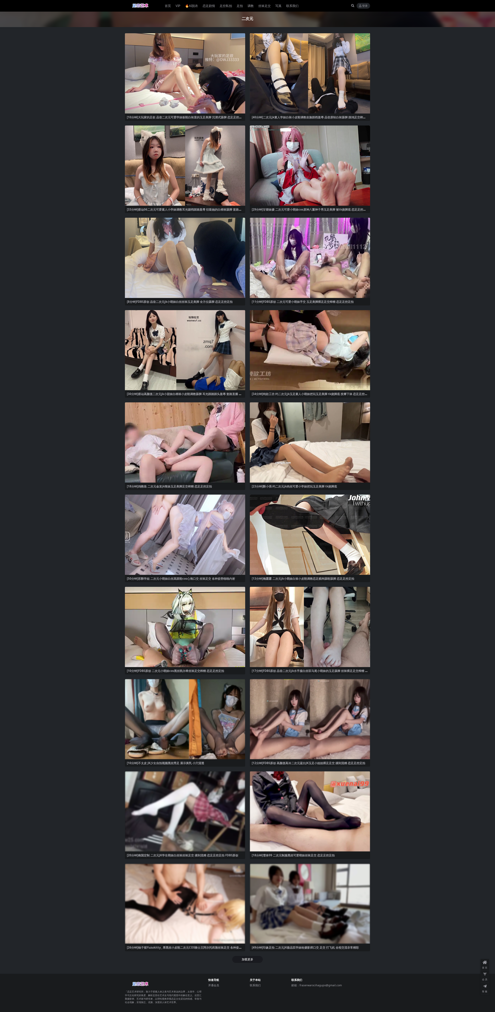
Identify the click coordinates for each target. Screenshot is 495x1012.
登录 (365, 5)
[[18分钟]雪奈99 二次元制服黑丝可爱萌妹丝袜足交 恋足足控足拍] (310, 811)
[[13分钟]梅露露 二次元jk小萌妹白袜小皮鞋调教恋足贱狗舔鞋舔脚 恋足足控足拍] (310, 535)
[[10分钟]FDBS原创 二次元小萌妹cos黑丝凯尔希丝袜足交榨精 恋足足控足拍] (185, 627)
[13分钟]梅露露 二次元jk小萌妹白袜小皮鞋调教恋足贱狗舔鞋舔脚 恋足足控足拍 (303, 578)
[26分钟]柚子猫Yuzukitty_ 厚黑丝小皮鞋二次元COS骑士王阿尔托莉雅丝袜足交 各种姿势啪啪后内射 (184, 949)
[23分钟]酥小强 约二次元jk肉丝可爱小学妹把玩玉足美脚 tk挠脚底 (294, 486)
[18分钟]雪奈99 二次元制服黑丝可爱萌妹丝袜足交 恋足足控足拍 (293, 855)
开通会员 (213, 985)
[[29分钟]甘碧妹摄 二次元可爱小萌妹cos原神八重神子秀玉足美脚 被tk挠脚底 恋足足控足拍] (310, 165)
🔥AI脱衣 (191, 6)
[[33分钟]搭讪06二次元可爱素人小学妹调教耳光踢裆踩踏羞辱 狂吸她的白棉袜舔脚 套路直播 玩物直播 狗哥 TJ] (185, 165)
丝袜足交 (264, 6)
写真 (278, 6)
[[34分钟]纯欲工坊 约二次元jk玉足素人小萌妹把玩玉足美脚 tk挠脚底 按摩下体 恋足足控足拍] (310, 350)
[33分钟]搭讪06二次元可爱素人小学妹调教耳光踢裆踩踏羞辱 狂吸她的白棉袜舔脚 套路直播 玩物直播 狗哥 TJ (184, 211)
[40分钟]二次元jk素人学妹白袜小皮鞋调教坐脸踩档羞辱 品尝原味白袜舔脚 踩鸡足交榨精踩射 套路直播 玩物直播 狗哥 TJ (309, 119)
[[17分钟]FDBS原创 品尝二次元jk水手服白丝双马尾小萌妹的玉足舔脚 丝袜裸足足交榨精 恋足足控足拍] (310, 627)
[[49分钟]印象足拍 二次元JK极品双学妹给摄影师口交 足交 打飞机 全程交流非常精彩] (310, 904)
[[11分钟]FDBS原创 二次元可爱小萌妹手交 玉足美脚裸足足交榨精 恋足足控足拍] (310, 258)
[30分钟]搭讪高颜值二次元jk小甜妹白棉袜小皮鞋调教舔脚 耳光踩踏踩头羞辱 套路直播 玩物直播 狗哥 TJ (184, 395)
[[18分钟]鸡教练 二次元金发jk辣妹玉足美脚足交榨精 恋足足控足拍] (185, 442)
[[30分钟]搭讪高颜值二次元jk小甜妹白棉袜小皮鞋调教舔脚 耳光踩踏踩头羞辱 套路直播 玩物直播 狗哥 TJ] (185, 350)
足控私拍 (226, 6)
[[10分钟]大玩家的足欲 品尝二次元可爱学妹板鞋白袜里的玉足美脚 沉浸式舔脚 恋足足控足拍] (185, 73)
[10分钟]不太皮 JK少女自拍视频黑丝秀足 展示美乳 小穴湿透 (165, 763)
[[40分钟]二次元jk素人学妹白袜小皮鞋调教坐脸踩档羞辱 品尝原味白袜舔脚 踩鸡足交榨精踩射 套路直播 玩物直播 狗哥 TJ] (310, 73)
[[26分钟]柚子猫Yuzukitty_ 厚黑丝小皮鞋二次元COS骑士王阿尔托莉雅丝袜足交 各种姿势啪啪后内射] (185, 904)
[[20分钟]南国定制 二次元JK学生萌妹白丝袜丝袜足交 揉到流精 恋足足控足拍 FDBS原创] (185, 811)
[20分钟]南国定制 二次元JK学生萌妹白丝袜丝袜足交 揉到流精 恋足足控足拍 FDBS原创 (182, 855)
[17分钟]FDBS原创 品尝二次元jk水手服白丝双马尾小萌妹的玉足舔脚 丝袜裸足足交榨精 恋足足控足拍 (310, 672)
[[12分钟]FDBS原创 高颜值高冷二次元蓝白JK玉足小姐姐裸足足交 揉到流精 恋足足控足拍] (310, 719)
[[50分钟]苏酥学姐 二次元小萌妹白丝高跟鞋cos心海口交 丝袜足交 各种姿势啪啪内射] (185, 535)
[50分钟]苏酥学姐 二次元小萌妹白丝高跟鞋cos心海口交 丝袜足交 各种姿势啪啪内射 (181, 578)
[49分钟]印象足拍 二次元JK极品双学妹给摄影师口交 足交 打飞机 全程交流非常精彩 (305, 947)
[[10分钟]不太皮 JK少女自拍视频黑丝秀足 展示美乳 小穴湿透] (185, 719)
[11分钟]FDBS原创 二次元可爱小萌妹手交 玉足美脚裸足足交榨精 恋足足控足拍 (303, 302)
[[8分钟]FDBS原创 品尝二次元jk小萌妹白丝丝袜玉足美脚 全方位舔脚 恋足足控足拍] (185, 258)
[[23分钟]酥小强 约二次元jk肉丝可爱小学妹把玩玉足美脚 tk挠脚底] (310, 442)
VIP (178, 6)
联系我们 (292, 6)
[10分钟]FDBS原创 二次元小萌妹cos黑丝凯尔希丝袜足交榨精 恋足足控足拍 (175, 671)
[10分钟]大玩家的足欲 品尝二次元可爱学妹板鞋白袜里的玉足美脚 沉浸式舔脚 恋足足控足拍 (184, 119)
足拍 (240, 6)
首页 (168, 6)
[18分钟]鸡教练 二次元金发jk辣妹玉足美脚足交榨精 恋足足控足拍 (169, 486)
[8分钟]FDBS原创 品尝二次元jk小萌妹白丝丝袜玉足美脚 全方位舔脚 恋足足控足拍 (180, 302)
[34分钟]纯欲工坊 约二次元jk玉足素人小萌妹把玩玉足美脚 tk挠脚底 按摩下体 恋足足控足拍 (310, 395)
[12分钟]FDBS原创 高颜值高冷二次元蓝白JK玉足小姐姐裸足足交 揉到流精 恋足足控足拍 (308, 763)
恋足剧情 (209, 6)
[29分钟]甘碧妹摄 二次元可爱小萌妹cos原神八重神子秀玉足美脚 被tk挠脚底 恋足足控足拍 (309, 211)
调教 (251, 6)
